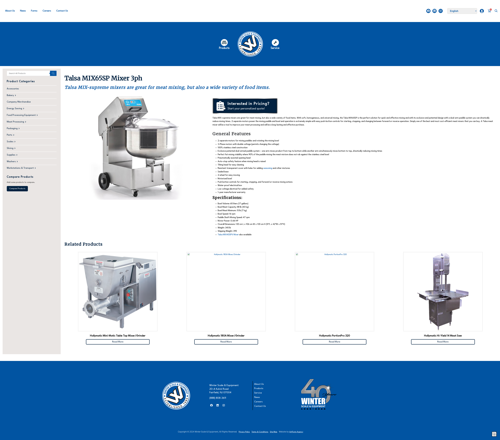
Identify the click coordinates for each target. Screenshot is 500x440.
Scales (10, 142)
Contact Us (62, 11)
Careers (47, 11)
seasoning (267, 168)
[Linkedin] (434, 11)
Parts (9, 135)
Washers (11, 161)
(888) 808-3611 (217, 398)
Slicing (10, 148)
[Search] (53, 73)
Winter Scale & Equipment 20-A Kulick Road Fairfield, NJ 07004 (224, 389)
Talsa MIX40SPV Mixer (228, 235)
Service (258, 393)
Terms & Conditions (259, 432)
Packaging (12, 128)
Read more (117, 342)
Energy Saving (14, 108)
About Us (10, 11)
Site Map (273, 432)
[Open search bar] (496, 11)
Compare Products (17, 189)
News (23, 11)
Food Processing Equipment (21, 115)
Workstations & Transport (20, 168)
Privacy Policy (244, 432)
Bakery (10, 95)
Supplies (11, 155)
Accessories (13, 89)
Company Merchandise (19, 102)
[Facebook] (428, 11)
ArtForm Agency (296, 432)
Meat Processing (15, 122)
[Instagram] (441, 11)
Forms (34, 11)
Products (258, 388)
